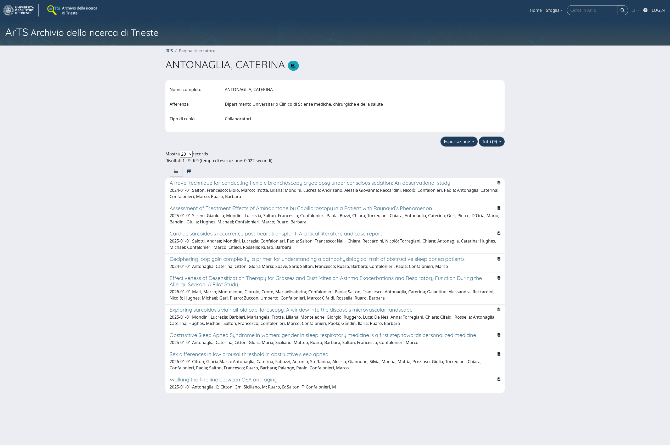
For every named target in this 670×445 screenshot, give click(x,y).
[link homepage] (21, 10)
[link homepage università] (73, 10)
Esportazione (457, 141)
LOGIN (658, 10)
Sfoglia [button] (553, 10)
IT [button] (634, 10)
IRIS (169, 51)
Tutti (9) (490, 141)
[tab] (176, 171)
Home (536, 10)
